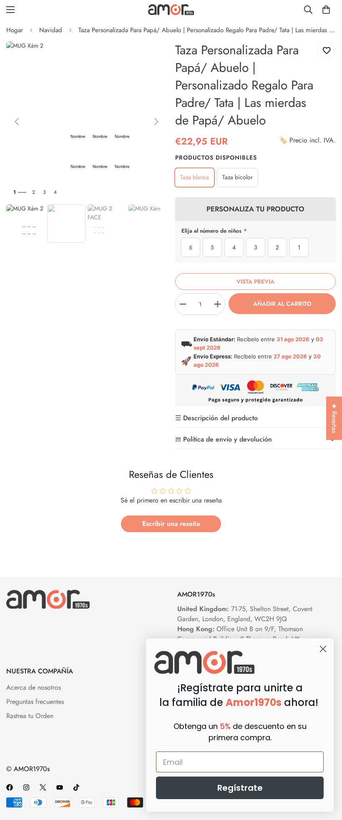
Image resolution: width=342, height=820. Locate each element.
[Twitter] (43, 787)
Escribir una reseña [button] (171, 523)
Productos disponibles (216, 157)
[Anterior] (16, 121)
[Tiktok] (76, 787)
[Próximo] (156, 121)
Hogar (14, 30)
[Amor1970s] (171, 9)
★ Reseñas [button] (334, 418)
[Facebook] (9, 787)
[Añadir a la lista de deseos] (326, 50)
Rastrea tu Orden (29, 716)
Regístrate (240, 788)
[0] (326, 9)
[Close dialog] (323, 649)
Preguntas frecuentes (35, 701)
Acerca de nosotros (33, 687)
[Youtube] (59, 787)
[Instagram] (26, 787)
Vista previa (255, 281)
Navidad (50, 30)
